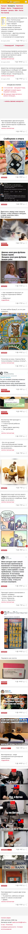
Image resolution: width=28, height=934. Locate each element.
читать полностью (7, 59)
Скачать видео (6, 918)
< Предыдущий (9, 45)
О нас (3, 924)
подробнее (5, 300)
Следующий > (19, 45)
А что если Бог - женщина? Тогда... (15, 88)
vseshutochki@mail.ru (19, 922)
